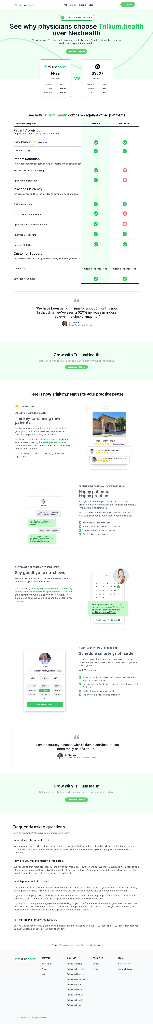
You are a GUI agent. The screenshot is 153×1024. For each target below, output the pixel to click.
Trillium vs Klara (74, 984)
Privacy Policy (124, 964)
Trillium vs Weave (74, 964)
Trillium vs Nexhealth (76, 974)
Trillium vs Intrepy (74, 1005)
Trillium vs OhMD (74, 990)
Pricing (82, 5)
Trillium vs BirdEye (75, 995)
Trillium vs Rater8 (74, 1000)
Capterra (99, 945)
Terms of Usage (125, 969)
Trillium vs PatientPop (76, 969)
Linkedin (96, 964)
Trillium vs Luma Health (77, 979)
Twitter (95, 969)
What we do (70, 5)
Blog (91, 5)
